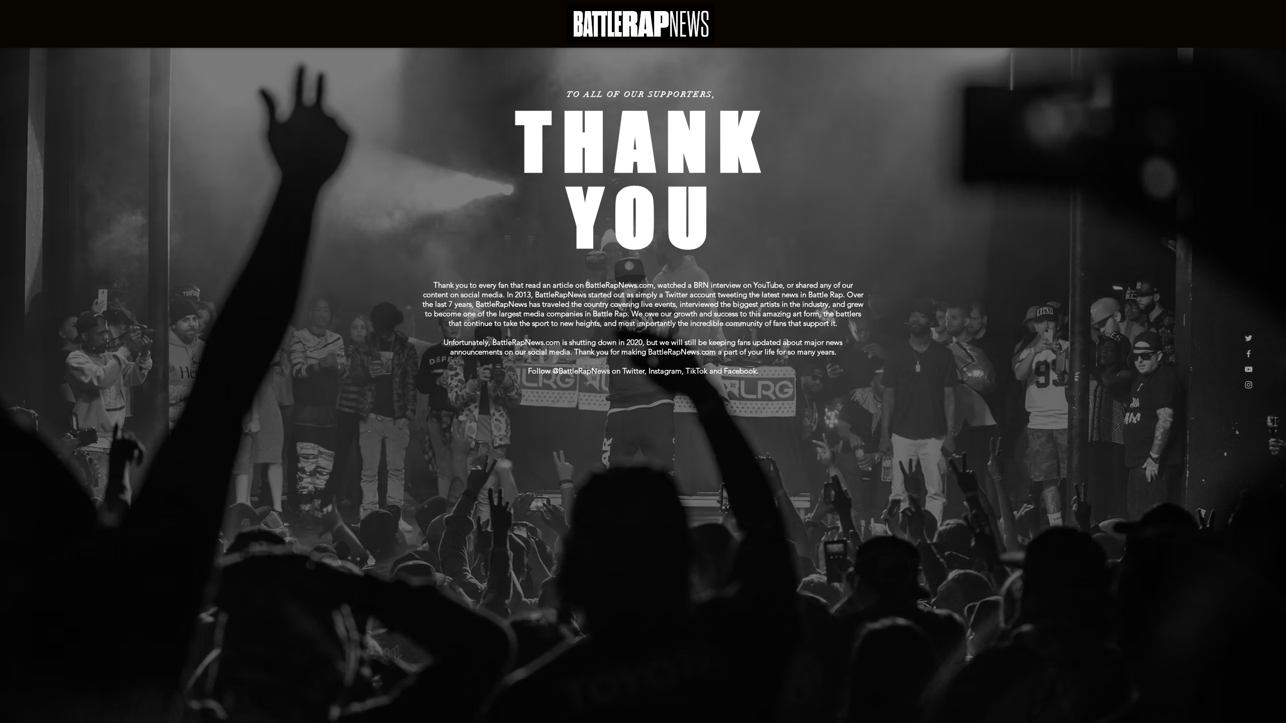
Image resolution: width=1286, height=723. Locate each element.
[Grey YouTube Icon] (1248, 369)
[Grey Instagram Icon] (1248, 385)
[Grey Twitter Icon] (1248, 338)
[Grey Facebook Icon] (1248, 353)
